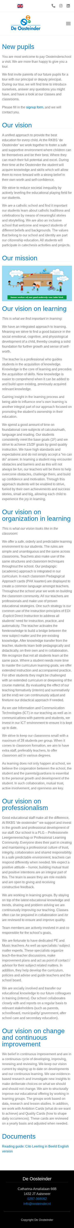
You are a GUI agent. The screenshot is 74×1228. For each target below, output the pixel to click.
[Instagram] (61, 5)
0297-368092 (37, 1199)
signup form (34, 107)
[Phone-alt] (53, 5)
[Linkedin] (68, 5)
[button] (68, 23)
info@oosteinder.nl (37, 1204)
